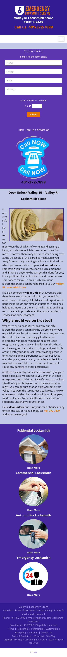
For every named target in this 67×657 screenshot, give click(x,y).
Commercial (37, 629)
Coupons (33, 632)
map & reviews (35, 614)
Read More (33, 467)
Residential (22, 629)
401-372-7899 (41, 27)
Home (11, 629)
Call (34, 652)
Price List (39, 636)
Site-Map (50, 636)
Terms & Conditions (21, 636)
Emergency (20, 632)
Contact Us (46, 632)
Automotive (52, 629)
